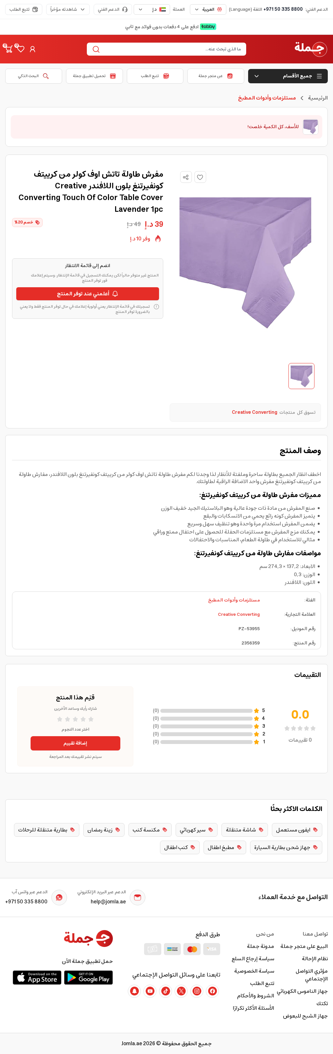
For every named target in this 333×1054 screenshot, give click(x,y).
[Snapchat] (134, 991)
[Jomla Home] (311, 49)
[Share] (186, 177)
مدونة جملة (260, 946)
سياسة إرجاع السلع (253, 959)
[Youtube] (150, 991)
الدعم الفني (108, 9)
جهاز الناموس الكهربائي (302, 991)
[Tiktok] (165, 991)
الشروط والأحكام (255, 996)
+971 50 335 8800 (283, 9)
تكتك (322, 1003)
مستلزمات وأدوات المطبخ (234, 600)
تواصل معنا (315, 934)
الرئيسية (318, 97)
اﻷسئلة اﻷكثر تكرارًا (253, 1008)
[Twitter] (181, 991)
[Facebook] (212, 991)
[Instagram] (197, 991)
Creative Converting (239, 614)
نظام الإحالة (315, 959)
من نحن (265, 934)
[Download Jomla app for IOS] (37, 977)
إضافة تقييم (75, 743)
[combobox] (208, 9)
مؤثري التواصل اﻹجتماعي (312, 975)
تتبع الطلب (19, 9)
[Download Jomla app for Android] (88, 977)
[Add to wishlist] (200, 177)
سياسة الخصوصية (254, 971)
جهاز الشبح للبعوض (305, 1016)
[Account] (32, 49)
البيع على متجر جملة (304, 946)
